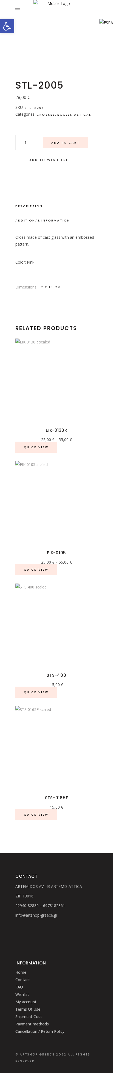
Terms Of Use (27, 1009)
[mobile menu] (19, 9)
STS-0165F (56, 798)
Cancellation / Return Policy (39, 1031)
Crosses (45, 114)
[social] (17, 926)
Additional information (42, 220)
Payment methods (32, 1024)
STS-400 (56, 675)
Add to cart (65, 143)
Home (20, 972)
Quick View (36, 447)
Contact (22, 979)
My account (25, 1001)
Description (29, 206)
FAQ (19, 987)
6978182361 (54, 905)
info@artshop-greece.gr (36, 915)
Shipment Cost (28, 1016)
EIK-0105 (56, 553)
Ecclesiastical (74, 114)
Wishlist (22, 994)
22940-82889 (27, 905)
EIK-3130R (56, 430)
